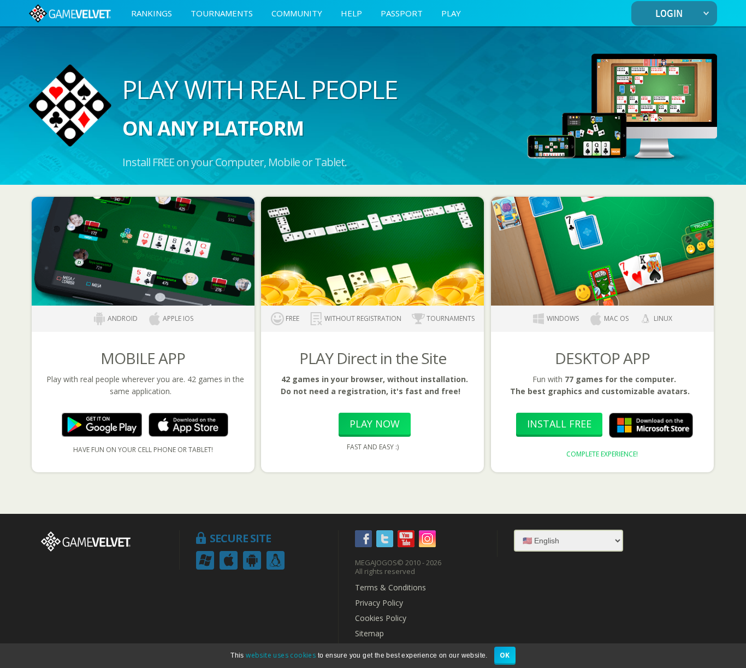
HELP (351, 13)
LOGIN (669, 14)
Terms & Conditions (390, 587)
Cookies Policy (380, 618)
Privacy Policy (379, 602)
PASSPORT (402, 13)
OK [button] (505, 655)
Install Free (559, 423)
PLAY (451, 13)
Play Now (375, 423)
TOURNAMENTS (222, 13)
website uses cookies (281, 655)
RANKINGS (151, 13)
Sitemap (369, 633)
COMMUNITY (296, 13)
